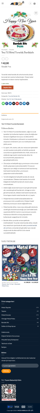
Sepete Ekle (7, 87)
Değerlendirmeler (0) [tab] (7, 119)
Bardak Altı (5, 322)
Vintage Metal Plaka (8, 319)
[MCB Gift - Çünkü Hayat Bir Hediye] (17, 3)
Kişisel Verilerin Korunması (10, 336)
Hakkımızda (5, 332)
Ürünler (11, 49)
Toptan (3, 311)
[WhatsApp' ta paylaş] (3, 103)
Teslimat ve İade (6, 343)
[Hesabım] (30, 3)
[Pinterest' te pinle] (17, 103)
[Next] (8, 294)
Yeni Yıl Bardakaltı (16, 99)
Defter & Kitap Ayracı (8, 326)
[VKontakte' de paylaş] (20, 103)
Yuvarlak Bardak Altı (14, 96)
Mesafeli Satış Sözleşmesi (9, 340)
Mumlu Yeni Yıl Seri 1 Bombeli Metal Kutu (11, 285)
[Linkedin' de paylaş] (24, 103)
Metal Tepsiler (6, 307)
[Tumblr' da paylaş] (27, 103)
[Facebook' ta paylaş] (6, 103)
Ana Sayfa (4, 49)
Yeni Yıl (9, 99)
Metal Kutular (6, 315)
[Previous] (2, 294)
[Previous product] (6, 58)
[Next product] (3, 58)
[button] (2, 3)
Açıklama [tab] (4, 115)
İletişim (3, 347)
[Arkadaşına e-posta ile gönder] (13, 103)
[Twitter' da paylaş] (10, 103)
